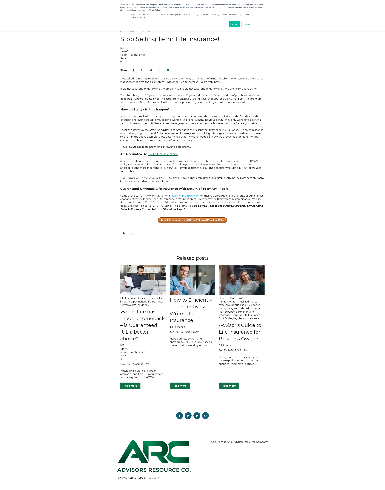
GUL (130, 233)
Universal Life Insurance (134, 305)
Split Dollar (225, 318)
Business (224, 298)
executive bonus (229, 305)
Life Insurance (128, 298)
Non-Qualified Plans (244, 301)
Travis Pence (177, 326)
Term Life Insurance (163, 154)
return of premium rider (185, 195)
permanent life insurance (148, 301)
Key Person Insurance (246, 318)
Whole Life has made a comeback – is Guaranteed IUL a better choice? (142, 325)
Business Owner (240, 298)
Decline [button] (247, 24)
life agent (232, 308)
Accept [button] (234, 24)
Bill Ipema (225, 345)
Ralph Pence (137, 54)
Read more (130, 385)
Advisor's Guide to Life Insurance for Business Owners (240, 332)
